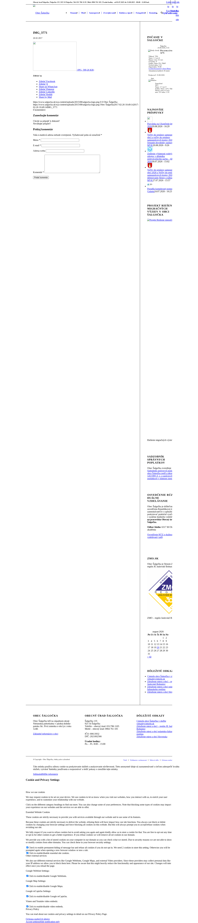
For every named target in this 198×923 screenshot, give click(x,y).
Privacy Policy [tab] (32, 909)
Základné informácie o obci (45, 734)
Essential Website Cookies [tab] (38, 812)
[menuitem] (73, 13)
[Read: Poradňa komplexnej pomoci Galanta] (149, 186)
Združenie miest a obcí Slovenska (162, 692)
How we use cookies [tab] (35, 792)
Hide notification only (50, 921)
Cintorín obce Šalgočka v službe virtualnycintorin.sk (162, 677)
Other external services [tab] (36, 855)
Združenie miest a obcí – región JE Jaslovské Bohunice (163, 682)
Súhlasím (37, 774)
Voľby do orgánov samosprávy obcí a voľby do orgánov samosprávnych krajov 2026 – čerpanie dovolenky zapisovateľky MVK (163, 140)
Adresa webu (39, 151)
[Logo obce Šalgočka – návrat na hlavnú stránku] (41, 13)
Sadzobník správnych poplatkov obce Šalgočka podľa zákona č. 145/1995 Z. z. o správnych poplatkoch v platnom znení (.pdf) (162, 474)
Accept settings (33, 921)
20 (158, 647)
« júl (149, 657)
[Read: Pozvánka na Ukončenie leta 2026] (149, 121)
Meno (36, 140)
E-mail (37, 145)
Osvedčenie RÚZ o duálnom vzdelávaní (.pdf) (160, 535)
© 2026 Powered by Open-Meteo (160, 68)
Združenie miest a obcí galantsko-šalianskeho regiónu (162, 688)
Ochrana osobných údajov (38, 919)
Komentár (38, 172)
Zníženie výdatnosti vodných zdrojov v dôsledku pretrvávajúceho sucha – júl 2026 (160, 157)
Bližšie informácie (49, 774)
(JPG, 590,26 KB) (85, 70)
